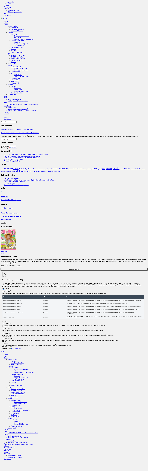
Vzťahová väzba (19, 45)
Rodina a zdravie (16, 400)
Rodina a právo (15, 71)
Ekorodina (14, 420)
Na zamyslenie (12, 94)
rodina (109, 169)
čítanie (45, 171)
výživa (26, 171)
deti (11, 169)
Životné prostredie (16, 93)
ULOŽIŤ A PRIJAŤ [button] (7, 347)
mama (61, 169)
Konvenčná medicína (20, 68)
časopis (42, 171)
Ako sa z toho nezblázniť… (22, 76)
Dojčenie (17, 42)
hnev (42, 169)
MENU (2, 352)
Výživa (9, 387)
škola (49, 171)
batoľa (2, 169)
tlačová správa (4, 171)
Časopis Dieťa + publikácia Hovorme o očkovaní (22, 111)
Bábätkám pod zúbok (17, 57)
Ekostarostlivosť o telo (21, 91)
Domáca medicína (13, 63)
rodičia (116, 168)
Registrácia (7, 4)
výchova (20, 171)
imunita (51, 169)
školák (52, 171)
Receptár (13, 62)
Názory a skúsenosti (17, 31)
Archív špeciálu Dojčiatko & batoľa (18, 101)
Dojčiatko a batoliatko (17, 374)
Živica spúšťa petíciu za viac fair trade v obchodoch (20, 133)
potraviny (89, 169)
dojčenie (22, 169)
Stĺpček (6, 112)
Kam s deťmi (15, 83)
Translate (14, 148)
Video (6, 96)
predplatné (95, 169)
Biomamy (10, 418)
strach (132, 169)
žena (59, 171)
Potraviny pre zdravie (17, 60)
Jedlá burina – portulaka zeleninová (14, 181)
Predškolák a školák (17, 47)
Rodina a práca (15, 78)
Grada (39, 169)
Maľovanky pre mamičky (15, 12)
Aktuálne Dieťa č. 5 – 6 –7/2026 (13, 159)
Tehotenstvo (14, 28)
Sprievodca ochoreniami (21, 36)
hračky (47, 169)
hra (44, 169)
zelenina (37, 171)
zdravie (32, 171)
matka (66, 169)
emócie (36, 169)
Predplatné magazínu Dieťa (12, 161)
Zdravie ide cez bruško (18, 58)
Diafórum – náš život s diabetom (24, 39)
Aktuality (6, 117)
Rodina (10, 398)
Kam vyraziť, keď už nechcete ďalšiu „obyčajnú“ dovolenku (21, 158)
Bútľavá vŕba (18, 75)
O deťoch (10, 366)
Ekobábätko (17, 88)
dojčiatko (27, 169)
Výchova (13, 50)
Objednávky (4, 251)
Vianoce (10, 171)
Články (6, 358)
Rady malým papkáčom (18, 55)
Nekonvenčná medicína (21, 70)
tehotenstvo (137, 169)
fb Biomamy (7, 7)
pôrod (100, 169)
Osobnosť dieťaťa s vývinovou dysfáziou (16, 185)
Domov (6, 21)
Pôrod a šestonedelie (17, 29)
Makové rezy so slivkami (11, 178)
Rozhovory (14, 81)
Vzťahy (13, 407)
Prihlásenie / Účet (9, 2)
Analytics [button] (5, 332)
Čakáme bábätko (12, 359)
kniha (54, 169)
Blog (5, 13)
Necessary (7, 290)
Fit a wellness (15, 80)
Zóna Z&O (7, 454)
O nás (6, 23)
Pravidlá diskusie (6, 220)
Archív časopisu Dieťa (14, 99)
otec (74, 169)
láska (57, 169)
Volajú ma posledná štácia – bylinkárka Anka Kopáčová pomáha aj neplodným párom (29, 180)
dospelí (32, 169)
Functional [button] (5, 322)
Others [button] (4, 342)
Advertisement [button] (6, 337)
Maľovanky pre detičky (14, 10)
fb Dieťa (6, 5)
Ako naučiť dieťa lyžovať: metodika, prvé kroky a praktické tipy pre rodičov (26, 154)
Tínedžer (13, 49)
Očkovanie (17, 37)
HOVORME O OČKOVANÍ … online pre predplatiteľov (23, 104)
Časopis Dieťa (12, 107)
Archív (2, 253)
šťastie (55, 171)
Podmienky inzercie (7, 208)
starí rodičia (127, 169)
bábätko (7, 169)
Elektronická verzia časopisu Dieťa (18, 109)
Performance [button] (6, 327)
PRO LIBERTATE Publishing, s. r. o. (11, 200)
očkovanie (79, 169)
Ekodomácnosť (18, 89)
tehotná (143, 169)
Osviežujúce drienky (10, 183)
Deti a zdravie (15, 368)
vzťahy (13, 171)
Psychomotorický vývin (21, 44)
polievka (84, 169)
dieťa (15, 168)
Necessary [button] (5, 288)
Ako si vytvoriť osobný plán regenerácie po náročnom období (22, 156)
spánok (121, 169)
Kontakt (6, 114)
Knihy (5, 431)
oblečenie (71, 169)
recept (104, 169)
